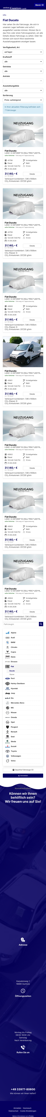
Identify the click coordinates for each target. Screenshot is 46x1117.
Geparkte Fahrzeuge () (24, 770)
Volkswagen (15, 756)
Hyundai (14, 688)
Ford (12, 678)
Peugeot (14, 727)
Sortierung (8, 95)
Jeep (12, 693)
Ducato (12, 671)
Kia (11, 698)
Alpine (13, 633)
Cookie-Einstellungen (28, 1111)
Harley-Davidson (17, 683)
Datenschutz (13, 1111)
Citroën (13, 647)
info (4, 15)
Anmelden (17, 1108)
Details (32, 174)
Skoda (13, 741)
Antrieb (6, 76)
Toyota (13, 751)
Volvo (13, 761)
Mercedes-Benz (17, 703)
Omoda (13, 717)
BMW (12, 642)
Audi (12, 638)
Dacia (12, 657)
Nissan (13, 713)
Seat (12, 737)
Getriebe (7, 66)
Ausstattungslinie (11, 86)
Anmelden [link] (24, 776)
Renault (13, 732)
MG (12, 708)
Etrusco (13, 662)
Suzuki (13, 746)
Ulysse (11, 674)
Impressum (27, 1108)
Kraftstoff (7, 57)
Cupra (13, 652)
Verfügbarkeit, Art (11, 47)
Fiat (12, 666)
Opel (12, 722)
